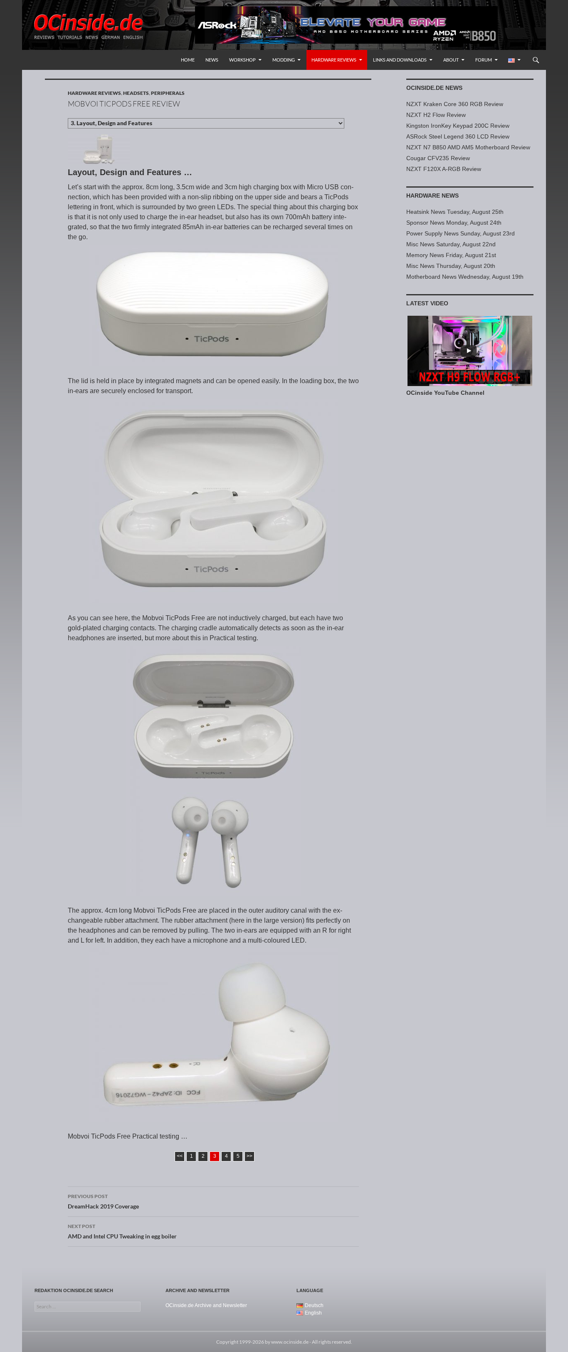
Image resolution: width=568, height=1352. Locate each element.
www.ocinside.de (290, 1342)
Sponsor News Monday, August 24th (453, 222)
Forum (483, 59)
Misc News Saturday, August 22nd (451, 244)
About (451, 59)
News (211, 59)
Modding (283, 59)
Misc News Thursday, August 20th (450, 265)
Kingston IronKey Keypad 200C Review (457, 125)
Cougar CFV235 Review (438, 158)
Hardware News (432, 195)
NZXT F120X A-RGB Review (443, 169)
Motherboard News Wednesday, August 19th (465, 276)
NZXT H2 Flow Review (436, 114)
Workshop (242, 59)
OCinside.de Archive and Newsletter (206, 1305)
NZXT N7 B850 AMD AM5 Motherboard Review (468, 147)
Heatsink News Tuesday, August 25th (455, 211)
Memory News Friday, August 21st (451, 255)
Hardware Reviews (333, 59)
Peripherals (168, 93)
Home (188, 59)
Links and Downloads (400, 59)
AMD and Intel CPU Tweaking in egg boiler (122, 1231)
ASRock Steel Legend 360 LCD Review (457, 136)
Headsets (136, 93)
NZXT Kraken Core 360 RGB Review (454, 104)
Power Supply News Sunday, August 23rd (460, 233)
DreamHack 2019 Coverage (103, 1201)
